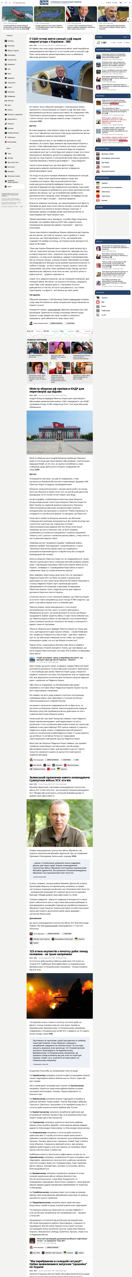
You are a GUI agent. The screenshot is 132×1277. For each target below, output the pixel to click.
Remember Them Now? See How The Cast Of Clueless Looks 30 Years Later (37, 378)
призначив (74, 299)
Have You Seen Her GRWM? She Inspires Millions (58, 357)
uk (121, 3)
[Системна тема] (6, 3)
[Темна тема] (10, 3)
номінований (54, 309)
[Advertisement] (112, 223)
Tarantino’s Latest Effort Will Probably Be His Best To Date (81, 377)
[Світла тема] (2, 3)
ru (130, 3)
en (125, 3)
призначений (51, 925)
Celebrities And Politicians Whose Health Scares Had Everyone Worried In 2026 (58, 379)
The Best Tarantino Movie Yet (35, 356)
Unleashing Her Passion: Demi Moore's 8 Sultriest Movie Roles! (82, 357)
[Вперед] (129, 19)
